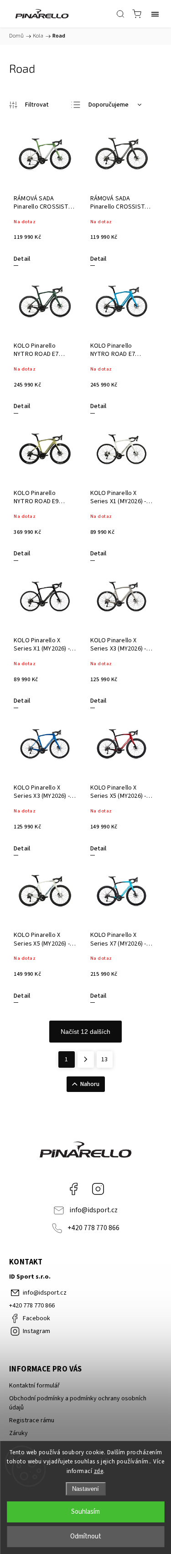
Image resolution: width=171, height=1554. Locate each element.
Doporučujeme (108, 104)
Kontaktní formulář (34, 1385)
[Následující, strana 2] (86, 1059)
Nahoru (89, 1084)
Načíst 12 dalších (85, 1031)
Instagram (98, 1189)
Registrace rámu (31, 1420)
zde (99, 1471)
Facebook (73, 1189)
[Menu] (155, 14)
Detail (22, 258)
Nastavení (85, 1488)
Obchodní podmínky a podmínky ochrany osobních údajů (77, 1403)
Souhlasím (85, 1511)
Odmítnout (85, 1536)
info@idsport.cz (93, 1210)
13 (104, 1059)
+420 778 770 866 (93, 1228)
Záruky (18, 1433)
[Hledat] (120, 14)
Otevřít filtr (29, 105)
